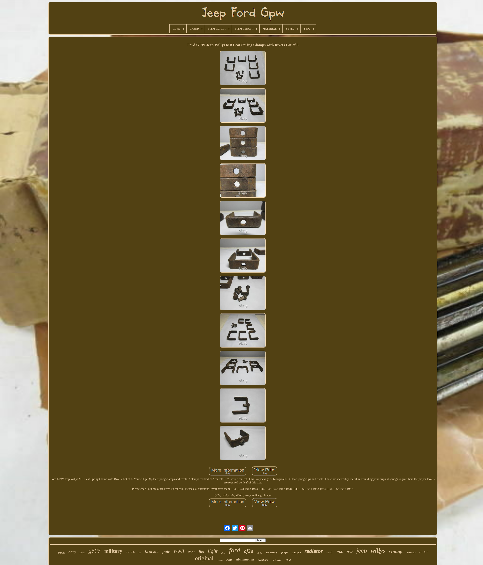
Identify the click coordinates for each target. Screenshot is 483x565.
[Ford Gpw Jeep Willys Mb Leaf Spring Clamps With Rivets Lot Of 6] (243, 68)
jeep (361, 550)
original (204, 558)
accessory (271, 552)
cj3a (288, 559)
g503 (94, 550)
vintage (396, 551)
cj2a (249, 551)
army (72, 552)
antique (296, 552)
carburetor (277, 560)
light (213, 551)
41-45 (329, 552)
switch (130, 552)
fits (201, 551)
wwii (179, 551)
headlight (263, 560)
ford (234, 550)
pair (166, 551)
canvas (411, 552)
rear (229, 559)
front (82, 552)
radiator (314, 551)
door (191, 552)
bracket (152, 551)
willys (378, 550)
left (139, 552)
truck (61, 552)
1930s (220, 560)
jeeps (284, 552)
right (223, 553)
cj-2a (259, 553)
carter (423, 552)
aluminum (245, 559)
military (113, 551)
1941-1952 (344, 552)
